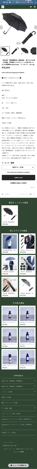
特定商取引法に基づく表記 (10, 445)
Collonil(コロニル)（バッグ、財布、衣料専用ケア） (17, 419)
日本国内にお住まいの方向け (18, 183)
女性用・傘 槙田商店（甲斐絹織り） (12, 381)
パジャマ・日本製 (6, 392)
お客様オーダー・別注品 (8, 432)
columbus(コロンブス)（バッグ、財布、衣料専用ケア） (16, 426)
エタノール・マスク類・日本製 (10, 414)
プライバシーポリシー (8, 442)
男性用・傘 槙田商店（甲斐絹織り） (12, 386)
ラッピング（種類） (8, 163)
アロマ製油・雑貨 (6, 408)
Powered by (16, 451)
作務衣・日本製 (6, 397)
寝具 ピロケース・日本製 (9, 403)
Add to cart (18, 177)
